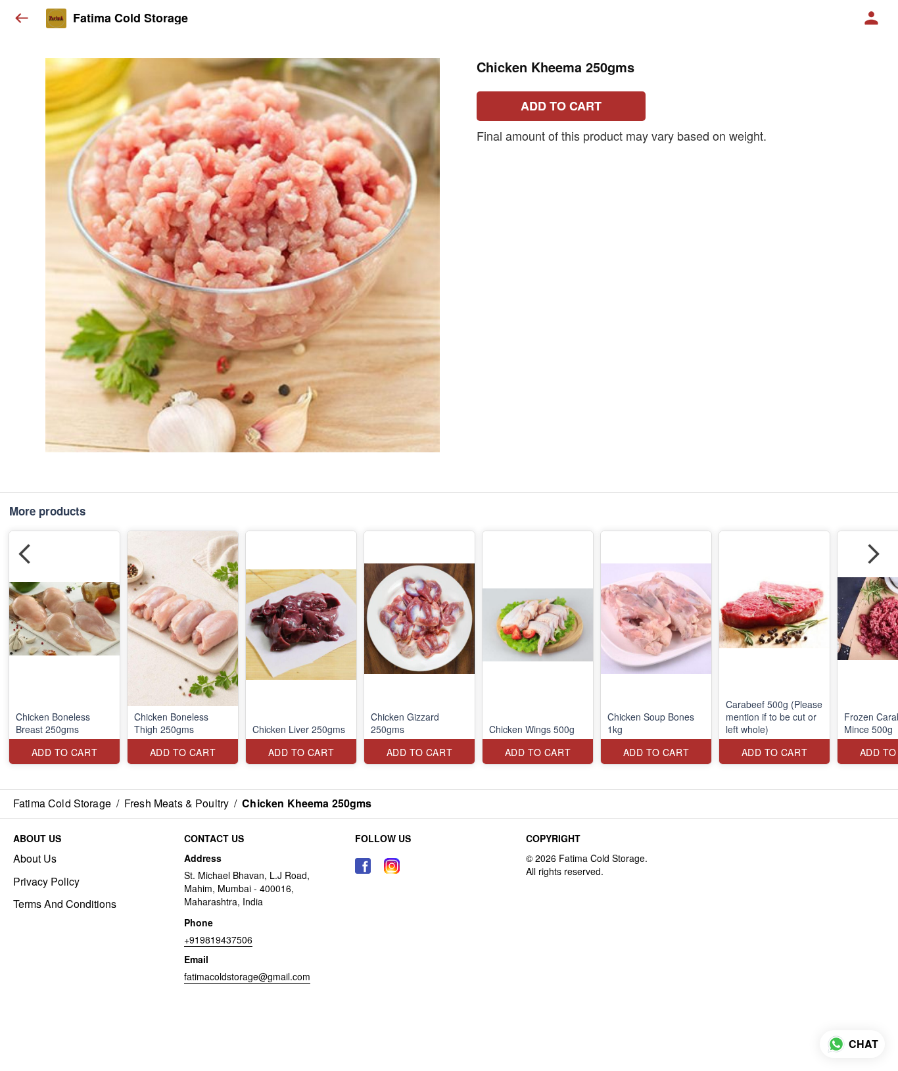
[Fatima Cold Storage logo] (56, 18)
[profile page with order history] (872, 18)
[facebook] (362, 865)
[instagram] (391, 865)
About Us (35, 858)
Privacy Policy (46, 881)
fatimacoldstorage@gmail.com (247, 976)
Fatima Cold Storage (130, 18)
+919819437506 (218, 939)
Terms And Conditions (64, 904)
